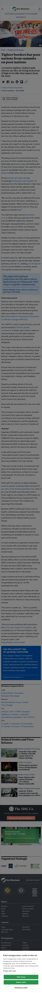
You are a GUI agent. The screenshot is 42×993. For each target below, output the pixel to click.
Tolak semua (21, 977)
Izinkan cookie (21, 982)
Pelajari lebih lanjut (9, 971)
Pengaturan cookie (21, 987)
